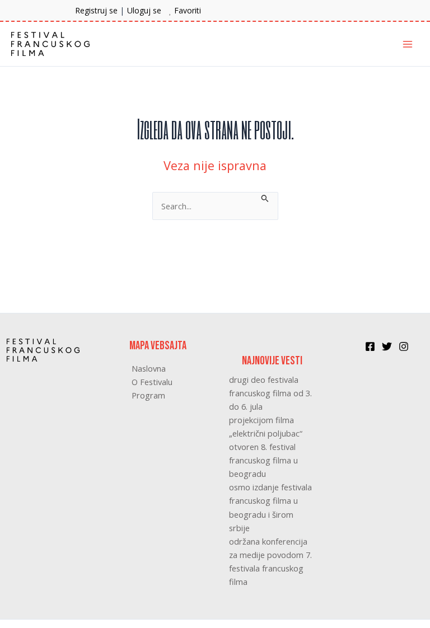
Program (148, 395)
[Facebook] (370, 346)
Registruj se (96, 10)
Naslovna (149, 368)
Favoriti (187, 10)
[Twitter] (387, 346)
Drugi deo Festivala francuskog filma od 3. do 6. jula (270, 393)
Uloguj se (144, 10)
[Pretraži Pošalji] (265, 197)
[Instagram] (404, 346)
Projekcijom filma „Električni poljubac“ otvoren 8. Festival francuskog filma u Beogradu (265, 446)
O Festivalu (152, 381)
